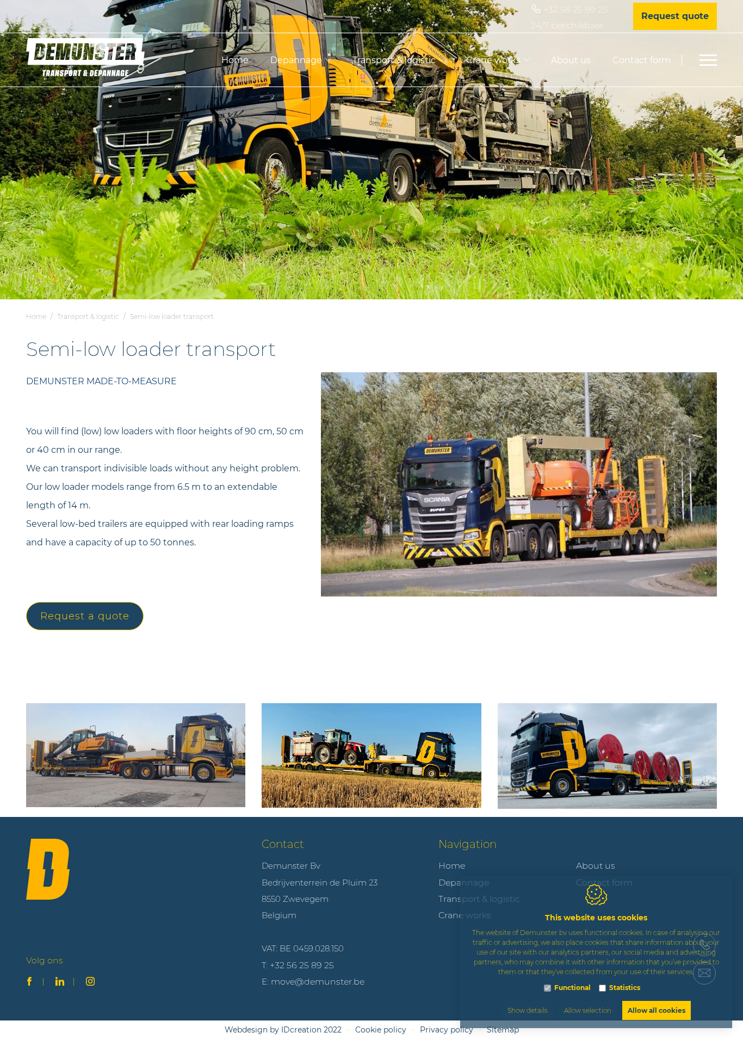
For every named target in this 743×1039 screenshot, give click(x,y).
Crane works (493, 60)
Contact (283, 844)
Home (235, 60)
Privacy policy (446, 1030)
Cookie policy (380, 1030)
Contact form (641, 60)
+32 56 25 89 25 (575, 9)
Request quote (675, 16)
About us (571, 60)
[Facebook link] (29, 982)
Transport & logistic (394, 60)
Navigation (467, 844)
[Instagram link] (90, 982)
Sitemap (503, 1030)
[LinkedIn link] (60, 982)
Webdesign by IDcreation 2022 (283, 1030)
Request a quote (84, 616)
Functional (572, 987)
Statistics (624, 987)
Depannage (296, 60)
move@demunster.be (317, 981)
